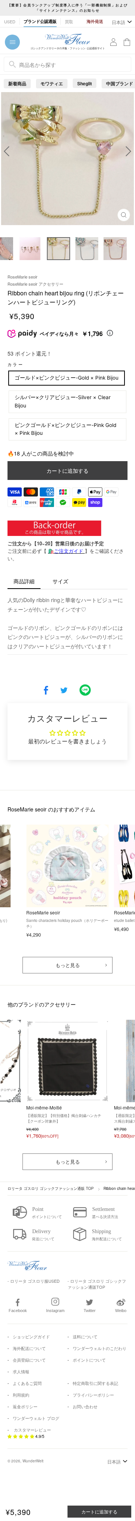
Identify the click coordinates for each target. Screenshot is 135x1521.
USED (9, 21)
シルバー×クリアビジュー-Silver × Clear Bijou (63, 401)
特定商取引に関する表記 (95, 1383)
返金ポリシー (25, 1406)
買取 (69, 21)
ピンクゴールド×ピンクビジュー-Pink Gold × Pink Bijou (65, 429)
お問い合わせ (85, 1406)
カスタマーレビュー (32, 1430)
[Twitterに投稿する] (64, 691)
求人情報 (21, 1371)
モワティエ (51, 83)
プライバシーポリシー (93, 1395)
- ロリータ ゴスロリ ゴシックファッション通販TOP (97, 1284)
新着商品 (17, 83)
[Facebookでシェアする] (46, 691)
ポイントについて (89, 1360)
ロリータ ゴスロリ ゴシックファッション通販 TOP (51, 1188)
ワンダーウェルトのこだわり (99, 1348)
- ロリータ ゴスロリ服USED (34, 1281)
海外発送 (95, 21)
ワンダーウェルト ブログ (36, 1418)
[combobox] (67, 64)
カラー (16, 364)
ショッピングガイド (31, 1336)
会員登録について (29, 1360)
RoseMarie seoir (23, 277)
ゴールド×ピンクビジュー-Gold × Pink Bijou (66, 378)
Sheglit (84, 83)
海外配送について (29, 1348)
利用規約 (21, 1395)
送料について (85, 1336)
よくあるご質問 (27, 1383)
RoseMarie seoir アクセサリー (35, 284)
